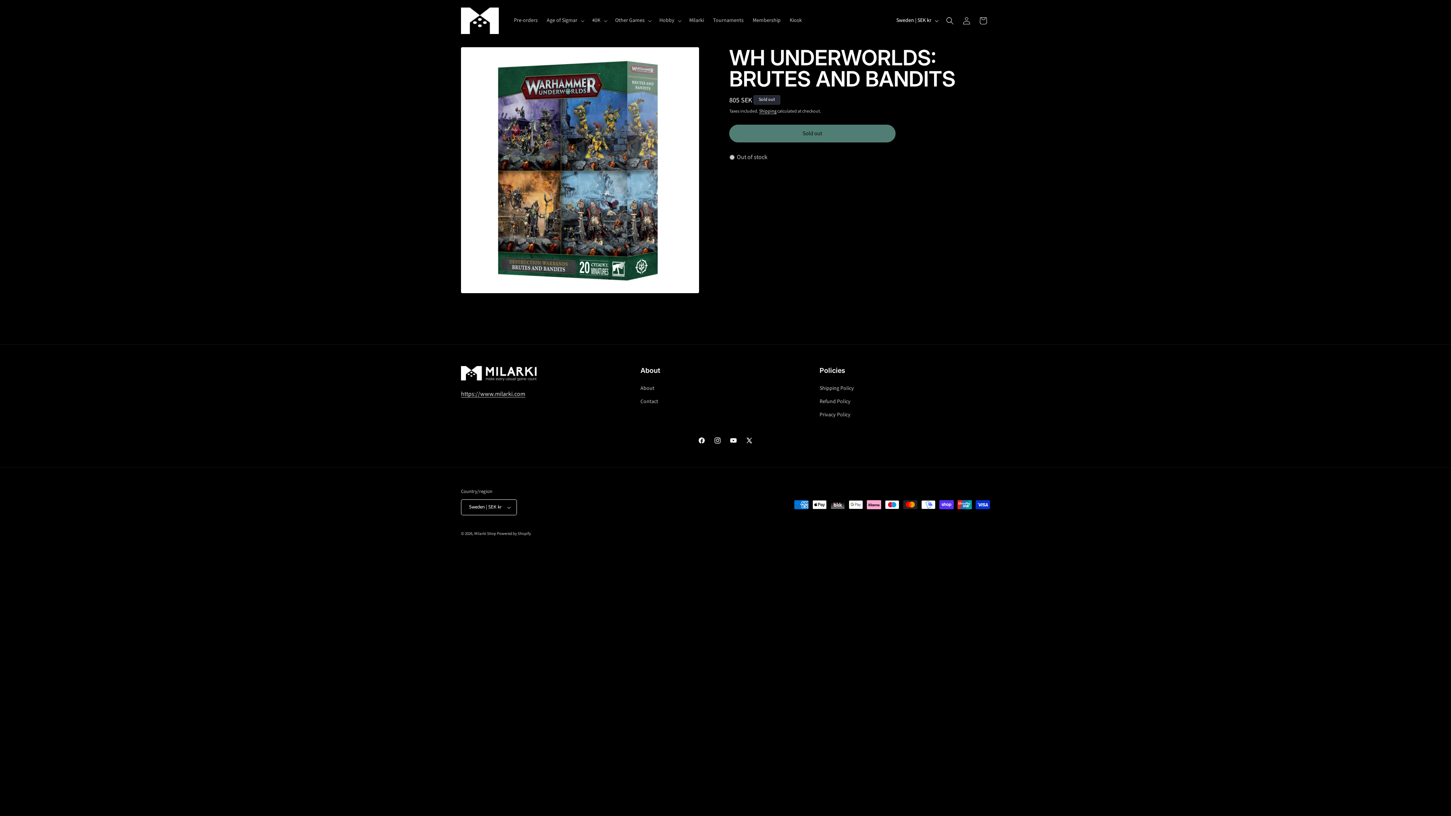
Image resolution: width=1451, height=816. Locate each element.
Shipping (768, 111)
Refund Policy (835, 401)
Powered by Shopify (514, 533)
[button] (565, 20)
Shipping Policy (837, 388)
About (647, 388)
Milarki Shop (485, 533)
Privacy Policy (835, 414)
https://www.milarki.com (493, 393)
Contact (649, 401)
